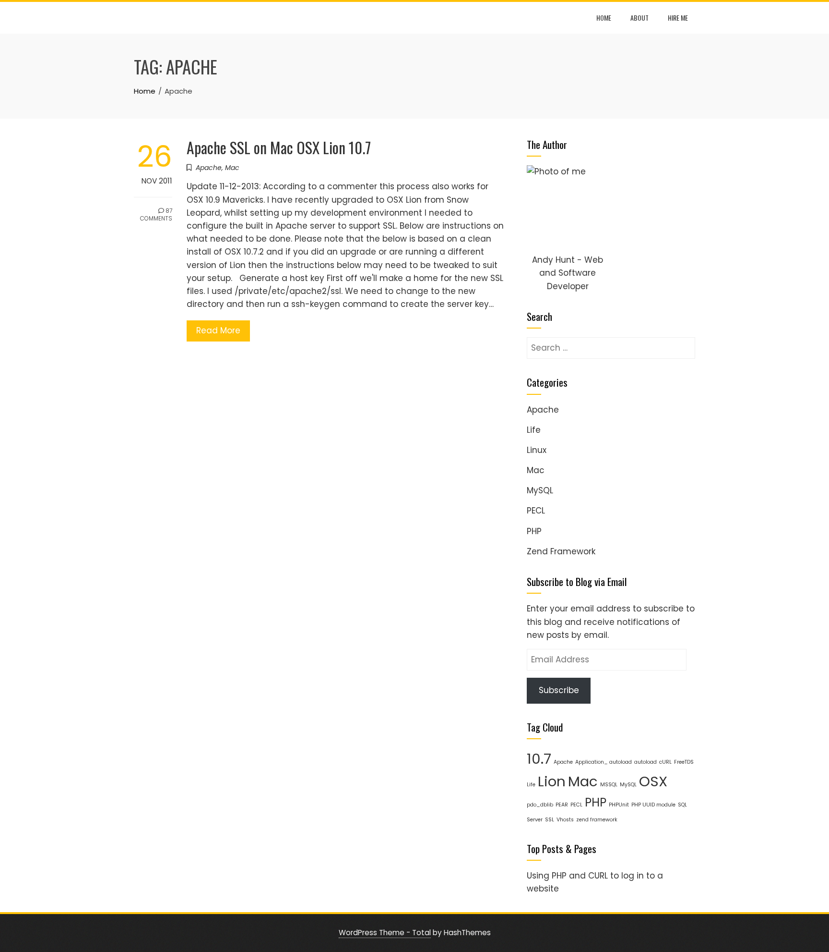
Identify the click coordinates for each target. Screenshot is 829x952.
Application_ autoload (603, 762)
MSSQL (608, 784)
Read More (218, 330)
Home (603, 17)
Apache (209, 167)
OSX (653, 781)
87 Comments (156, 215)
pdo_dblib (540, 804)
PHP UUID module (653, 804)
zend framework (596, 819)
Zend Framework (561, 551)
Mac (232, 167)
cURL (665, 762)
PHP (534, 531)
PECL (536, 510)
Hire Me (678, 17)
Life (534, 430)
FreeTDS (684, 762)
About (639, 17)
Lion (552, 781)
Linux (536, 450)
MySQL (540, 490)
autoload (645, 762)
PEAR (562, 804)
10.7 (539, 759)
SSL (549, 819)
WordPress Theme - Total (385, 933)
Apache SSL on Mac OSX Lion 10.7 (279, 147)
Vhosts (565, 819)
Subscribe (559, 690)
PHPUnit (619, 804)
